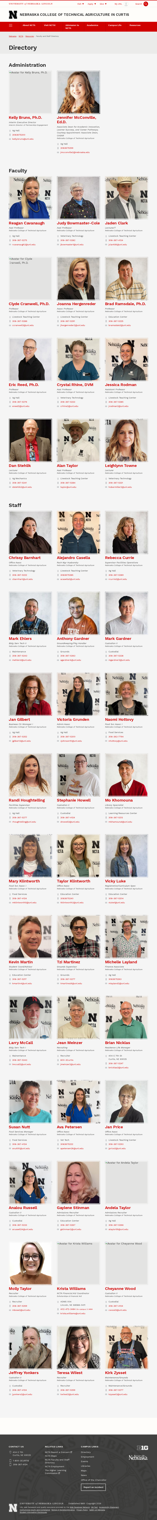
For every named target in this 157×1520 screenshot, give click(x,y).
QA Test (94, 1507)
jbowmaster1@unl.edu (72, 244)
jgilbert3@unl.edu (21, 741)
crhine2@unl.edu (69, 406)
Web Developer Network (80, 1507)
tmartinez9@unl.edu (71, 983)
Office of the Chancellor (93, 1480)
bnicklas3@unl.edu (118, 1067)
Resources (135, 25)
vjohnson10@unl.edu (71, 741)
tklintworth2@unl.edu (72, 902)
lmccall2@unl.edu (21, 1064)
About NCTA (29, 25)
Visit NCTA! (50, 25)
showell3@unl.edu (70, 822)
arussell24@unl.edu (22, 1229)
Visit (79, 4)
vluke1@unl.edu (117, 902)
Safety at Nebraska (97, 1510)
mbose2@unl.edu (21, 1310)
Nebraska (12, 36)
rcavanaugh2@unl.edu (24, 244)
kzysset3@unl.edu (118, 1394)
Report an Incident (93, 1487)
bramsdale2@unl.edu (120, 325)
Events (84, 1461)
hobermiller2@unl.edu (120, 487)
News (84, 1475)
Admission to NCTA (72, 26)
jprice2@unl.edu (117, 1148)
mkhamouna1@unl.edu (120, 822)
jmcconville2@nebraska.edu (75, 152)
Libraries (85, 1466)
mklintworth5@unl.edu (24, 902)
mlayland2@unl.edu (119, 983)
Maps (83, 1470)
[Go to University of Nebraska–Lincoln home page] (13, 15)
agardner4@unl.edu (70, 660)
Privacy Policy (82, 1510)
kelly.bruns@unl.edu (23, 139)
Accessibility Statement (109, 1507)
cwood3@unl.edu (118, 1310)
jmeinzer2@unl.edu (70, 1064)
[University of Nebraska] (138, 1457)
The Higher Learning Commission (55, 1472)
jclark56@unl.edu (118, 244)
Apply (90, 4)
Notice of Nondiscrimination (63, 1510)
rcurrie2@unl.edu (118, 579)
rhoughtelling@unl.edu (24, 822)
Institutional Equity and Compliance (35, 1510)
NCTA (21, 36)
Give (102, 4)
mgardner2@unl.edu (119, 660)
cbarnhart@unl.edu (22, 579)
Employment (87, 1457)
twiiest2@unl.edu (69, 1394)
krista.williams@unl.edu (72, 1313)
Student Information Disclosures (33, 1512)
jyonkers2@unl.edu (22, 1394)
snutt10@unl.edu (21, 1148)
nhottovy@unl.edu (118, 741)
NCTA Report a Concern (57, 1452)
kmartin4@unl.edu (22, 983)
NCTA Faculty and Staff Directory (57, 1461)
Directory (86, 1452)
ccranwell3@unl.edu (23, 325)
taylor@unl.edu (68, 487)
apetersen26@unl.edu (72, 1148)
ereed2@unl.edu (20, 406)
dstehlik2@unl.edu (22, 487)
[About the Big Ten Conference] (142, 1448)
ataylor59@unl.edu (118, 1229)
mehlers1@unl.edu (21, 660)
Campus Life (114, 25)
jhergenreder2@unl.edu (72, 325)
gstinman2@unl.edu (70, 1229)
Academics (92, 25)
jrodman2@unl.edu (118, 406)
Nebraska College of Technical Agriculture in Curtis (74, 15)
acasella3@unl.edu (70, 579)
